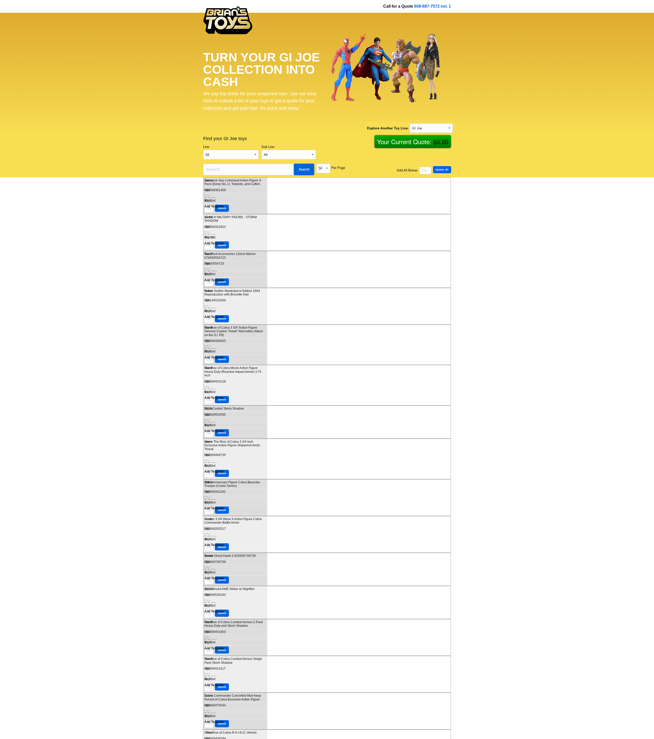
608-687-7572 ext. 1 (432, 6)
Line (206, 147)
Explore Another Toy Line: (387, 128)
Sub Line (267, 147)
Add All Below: (407, 170)
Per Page (338, 168)
